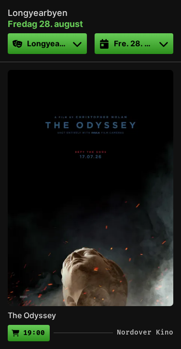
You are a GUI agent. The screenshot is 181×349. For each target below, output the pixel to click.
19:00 (34, 333)
